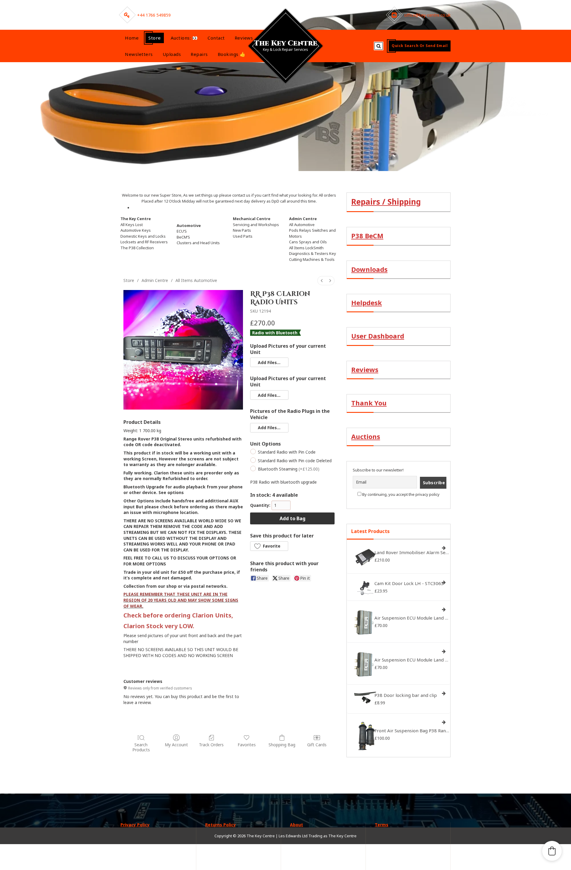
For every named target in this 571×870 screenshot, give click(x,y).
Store (154, 38)
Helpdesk (366, 302)
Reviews (244, 38)
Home (132, 38)
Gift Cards (317, 744)
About (296, 824)
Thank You (369, 402)
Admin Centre (155, 280)
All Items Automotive (196, 280)
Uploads (172, 54)
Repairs (199, 54)
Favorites (247, 744)
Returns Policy (220, 824)
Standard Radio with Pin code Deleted (295, 460)
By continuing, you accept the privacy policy (400, 494)
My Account (176, 744)
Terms (381, 824)
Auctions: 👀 (184, 38)
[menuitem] (322, 280)
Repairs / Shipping (386, 201)
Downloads (369, 269)
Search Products (141, 747)
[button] (269, 362)
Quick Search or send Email (420, 45)
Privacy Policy (135, 824)
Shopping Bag (282, 744)
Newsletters (139, 54)
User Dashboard (377, 335)
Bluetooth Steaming (288, 469)
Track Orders (211, 744)
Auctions (365, 436)
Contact (216, 38)
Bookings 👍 (232, 54)
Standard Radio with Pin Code (287, 452)
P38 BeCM (367, 235)
